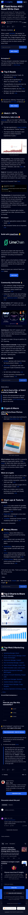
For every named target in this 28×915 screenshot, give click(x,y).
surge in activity (21, 127)
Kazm (5, 505)
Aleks (5, 818)
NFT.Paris (14, 102)
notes (17, 744)
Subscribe (19, 2)
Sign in (25, 2)
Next (23, 774)
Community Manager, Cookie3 (12, 660)
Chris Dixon (17, 65)
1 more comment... (5, 836)
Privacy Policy (16, 899)
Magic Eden (7, 514)
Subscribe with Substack (15, 893)
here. (19, 181)
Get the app (21, 908)
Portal (5, 539)
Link (14, 77)
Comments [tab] (4, 805)
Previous (6, 774)
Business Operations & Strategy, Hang (15, 689)
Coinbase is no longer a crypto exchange (10, 862)
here (2, 271)
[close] (24, 866)
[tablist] (7, 804)
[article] (14, 853)
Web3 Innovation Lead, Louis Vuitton (14, 667)
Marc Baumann (10, 21)
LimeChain (14, 234)
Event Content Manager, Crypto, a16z (14, 665)
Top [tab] (3, 843)
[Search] (25, 843)
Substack (7, 912)
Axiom (5, 553)
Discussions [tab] (12, 843)
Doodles (6, 361)
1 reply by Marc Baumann (12, 830)
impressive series (12, 298)
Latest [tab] (6, 843)
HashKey (6, 533)
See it (21, 166)
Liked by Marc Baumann (10, 819)
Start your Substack (10, 908)
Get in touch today (18, 399)
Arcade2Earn (7, 546)
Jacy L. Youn (18, 21)
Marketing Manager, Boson (11, 653)
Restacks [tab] (11, 805)
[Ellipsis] (26, 818)
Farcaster (12, 33)
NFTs (5, 296)
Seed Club (7, 365)
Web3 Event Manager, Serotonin (13, 679)
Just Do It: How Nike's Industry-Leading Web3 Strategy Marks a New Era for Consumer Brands (10, 849)
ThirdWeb (6, 518)
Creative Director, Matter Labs (12, 682)
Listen (24, 22)
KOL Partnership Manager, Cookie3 (14, 662)
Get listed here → (13, 695)
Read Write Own (14, 419)
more (4, 692)
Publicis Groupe (8, 559)
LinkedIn (13, 580)
